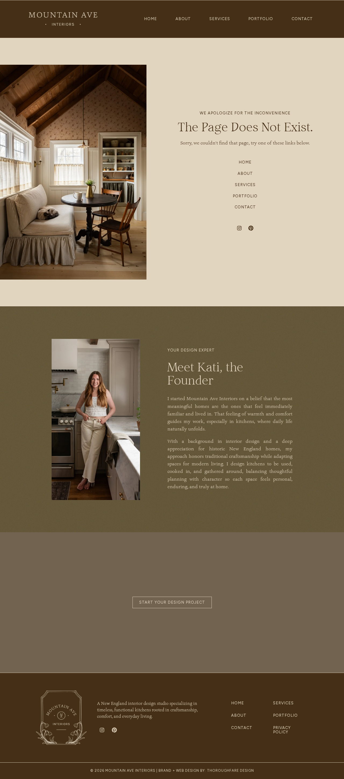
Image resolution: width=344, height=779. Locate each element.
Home (150, 18)
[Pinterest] (251, 228)
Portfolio (260, 18)
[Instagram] (239, 228)
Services (219, 18)
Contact (302, 18)
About (183, 18)
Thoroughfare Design (230, 771)
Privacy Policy (282, 729)
